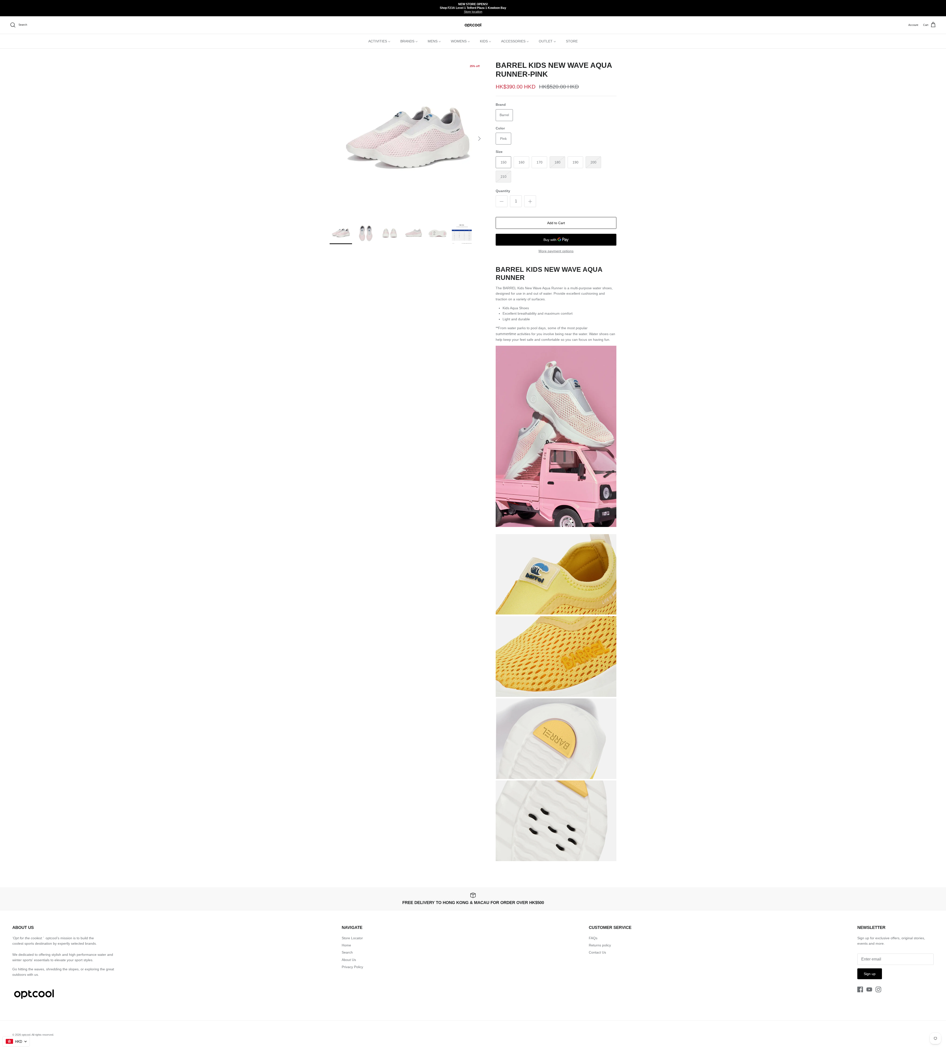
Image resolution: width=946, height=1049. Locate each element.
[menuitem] (379, 41)
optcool (26, 1034)
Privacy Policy (352, 967)
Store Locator (352, 938)
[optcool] (473, 25)
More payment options (556, 251)
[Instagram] (878, 989)
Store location (473, 12)
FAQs (593, 938)
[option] (407, 138)
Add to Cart (556, 223)
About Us (349, 960)
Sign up (870, 974)
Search (347, 952)
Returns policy (600, 945)
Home (346, 945)
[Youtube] (869, 989)
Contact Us (597, 952)
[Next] (479, 138)
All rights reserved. (43, 1034)
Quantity (503, 191)
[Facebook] (860, 989)
